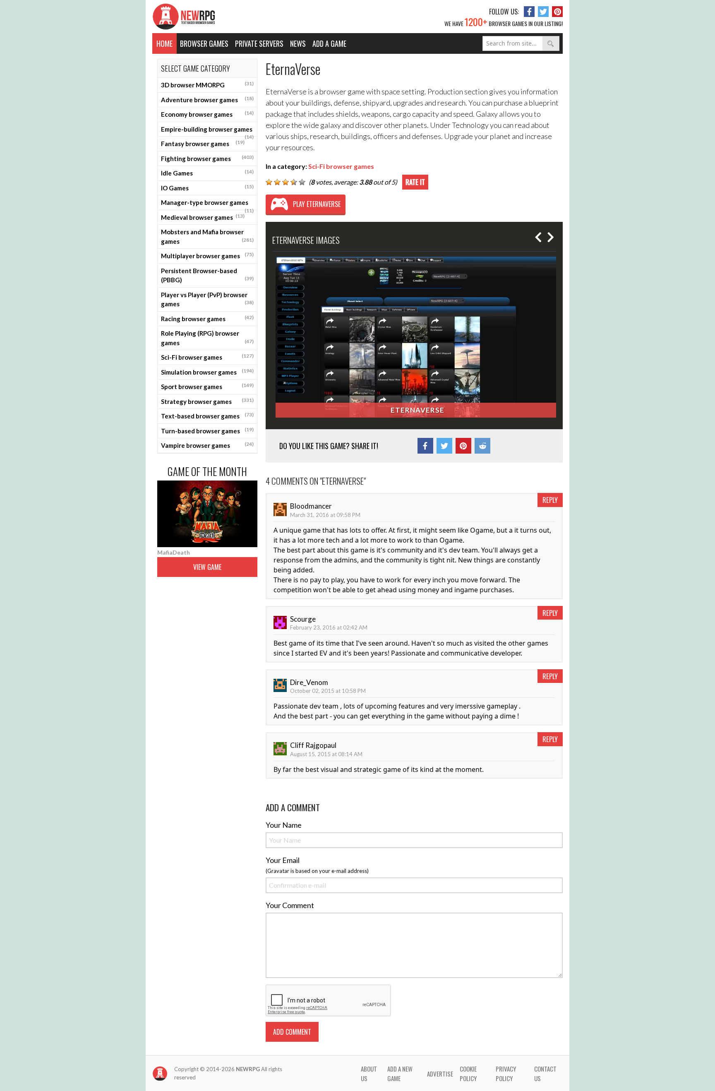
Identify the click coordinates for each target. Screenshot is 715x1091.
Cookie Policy (468, 1073)
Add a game (329, 43)
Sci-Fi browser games (207, 357)
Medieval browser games (203, 217)
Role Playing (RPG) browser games (207, 337)
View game (207, 567)
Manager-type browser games (207, 204)
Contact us (545, 1073)
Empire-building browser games (207, 131)
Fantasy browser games (203, 143)
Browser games (204, 43)
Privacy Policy (506, 1073)
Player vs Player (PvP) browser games (207, 299)
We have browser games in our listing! (503, 21)
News (298, 43)
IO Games (207, 187)
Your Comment (290, 905)
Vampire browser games (207, 445)
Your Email (283, 860)
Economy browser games (207, 114)
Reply (550, 500)
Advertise (440, 1073)
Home (164, 43)
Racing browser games (207, 318)
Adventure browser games (207, 99)
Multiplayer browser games (207, 255)
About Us (369, 1073)
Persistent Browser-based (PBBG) (207, 275)
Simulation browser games (207, 372)
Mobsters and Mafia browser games (207, 236)
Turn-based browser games (207, 430)
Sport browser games (207, 386)
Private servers (259, 43)
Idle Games (207, 172)
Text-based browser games (207, 415)
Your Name (284, 824)
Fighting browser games (207, 158)
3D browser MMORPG (207, 84)
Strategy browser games (207, 401)
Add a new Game (400, 1073)
